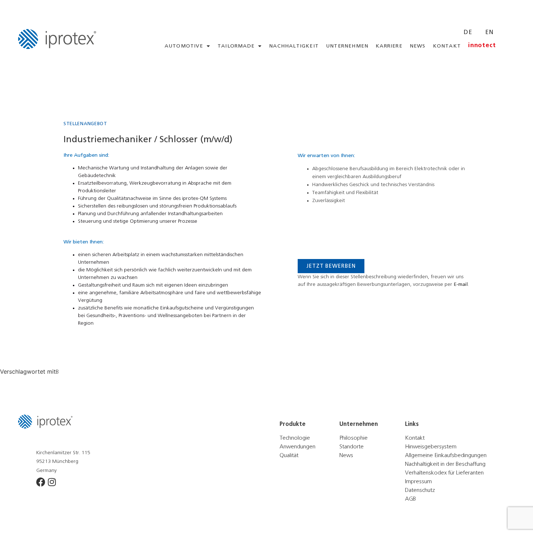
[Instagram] (51, 481)
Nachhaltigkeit (294, 46)
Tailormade (236, 46)
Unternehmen (347, 46)
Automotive (184, 46)
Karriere (389, 46)
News (418, 46)
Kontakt (447, 46)
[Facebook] (40, 481)
